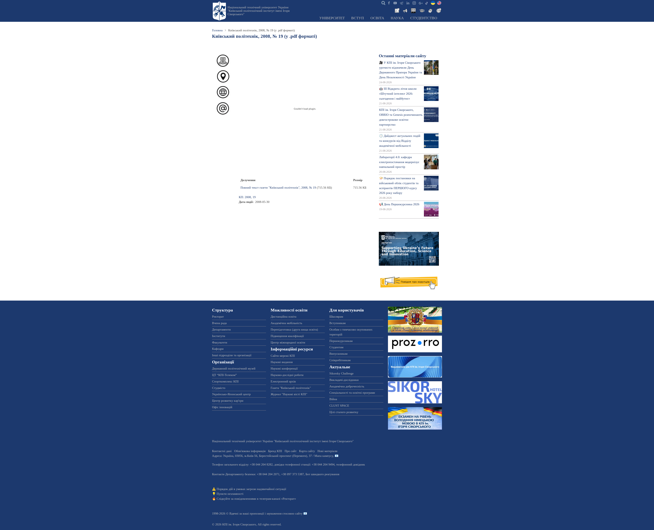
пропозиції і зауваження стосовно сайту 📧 (278, 513)
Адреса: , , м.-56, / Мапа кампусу (272, 455)
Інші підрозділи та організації (231, 355)
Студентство (423, 18)
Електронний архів (283, 381)
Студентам (336, 347)
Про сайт (291, 451)
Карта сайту (307, 451)
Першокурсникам (341, 341)
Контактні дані (222, 451)
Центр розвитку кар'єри (227, 400)
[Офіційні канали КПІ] (401, 2)
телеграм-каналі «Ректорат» (277, 498)
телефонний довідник (350, 464)
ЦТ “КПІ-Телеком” (224, 375)
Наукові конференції (284, 368)
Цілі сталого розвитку (343, 412)
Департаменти (221, 329)
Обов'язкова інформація (250, 451)
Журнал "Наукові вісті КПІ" (289, 394)
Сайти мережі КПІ (283, 355)
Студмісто (218, 388)
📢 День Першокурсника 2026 (399, 204)
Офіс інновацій (222, 407)
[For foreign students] (438, 10)
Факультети (219, 342)
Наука (397, 18)
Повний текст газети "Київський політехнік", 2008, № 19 (278, 187)
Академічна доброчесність (346, 386)
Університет (332, 18)
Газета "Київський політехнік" (291, 388)
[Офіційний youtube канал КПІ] (395, 2)
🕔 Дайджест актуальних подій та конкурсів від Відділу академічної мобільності (399, 140)
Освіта (377, 18)
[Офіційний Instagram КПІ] (414, 2)
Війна (333, 399)
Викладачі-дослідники (344, 380)
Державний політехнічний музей (233, 368)
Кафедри (218, 348)
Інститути (218, 336)
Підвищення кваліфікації (287, 336)
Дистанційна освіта (283, 316)
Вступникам (337, 323)
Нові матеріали (327, 451)
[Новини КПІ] (396, 10)
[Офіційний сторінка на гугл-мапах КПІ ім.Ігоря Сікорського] (420, 2)
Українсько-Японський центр (231, 394)
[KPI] (439, 2)
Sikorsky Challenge (341, 373)
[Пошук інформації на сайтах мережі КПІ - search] (382, 2)
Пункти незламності (230, 493)
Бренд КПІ (275, 451)
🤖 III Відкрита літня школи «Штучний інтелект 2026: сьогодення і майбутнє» (398, 93)
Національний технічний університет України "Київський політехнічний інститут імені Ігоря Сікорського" (259, 11)
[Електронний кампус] (421, 10)
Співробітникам (340, 360)
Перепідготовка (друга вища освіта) (294, 329)
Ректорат (218, 316)
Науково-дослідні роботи (287, 375)
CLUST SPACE (339, 405)
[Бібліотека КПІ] (430, 10)
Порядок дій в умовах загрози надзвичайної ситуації (251, 489)
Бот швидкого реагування (322, 474)
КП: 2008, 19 (247, 197)
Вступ (357, 18)
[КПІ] (433, 2)
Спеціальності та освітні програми (352, 392)
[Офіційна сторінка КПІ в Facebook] (389, 2)
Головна (217, 30)
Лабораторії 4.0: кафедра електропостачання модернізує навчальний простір (399, 162)
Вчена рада (219, 323)
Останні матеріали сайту (402, 55)
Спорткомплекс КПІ (225, 381)
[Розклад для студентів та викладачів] (413, 10)
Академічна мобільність (286, 323)
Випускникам (338, 353)
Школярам (336, 316)
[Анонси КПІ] (405, 10)
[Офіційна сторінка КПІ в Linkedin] (407, 2)
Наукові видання (282, 362)
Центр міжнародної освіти (288, 342)
